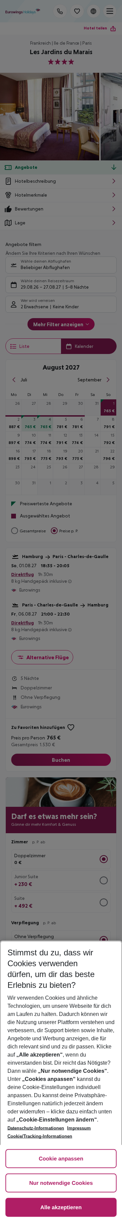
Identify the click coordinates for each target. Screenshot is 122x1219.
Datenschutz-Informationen (35, 1128)
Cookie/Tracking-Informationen (39, 1136)
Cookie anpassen (61, 1159)
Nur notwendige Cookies (61, 1183)
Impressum (79, 1128)
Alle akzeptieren (61, 1208)
